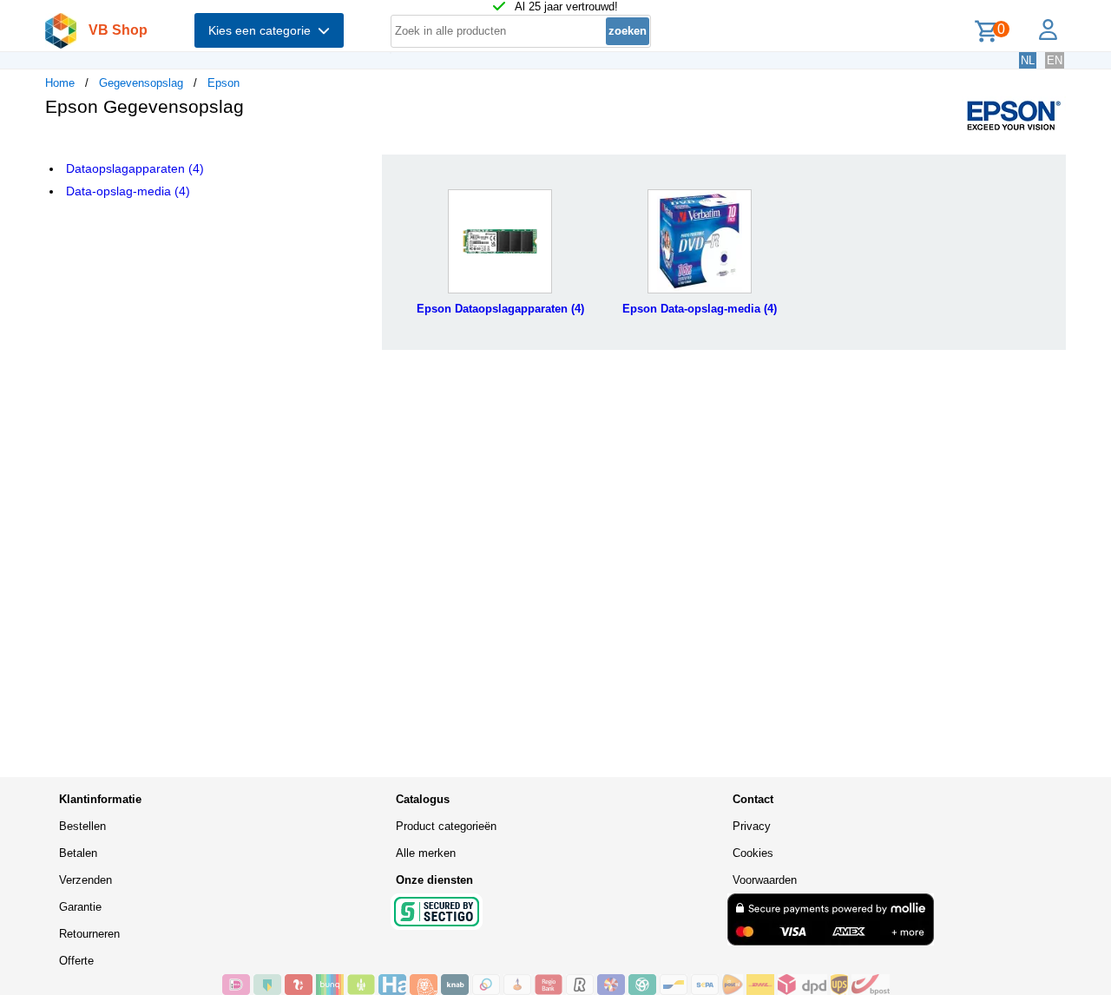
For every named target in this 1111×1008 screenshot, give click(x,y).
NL (1028, 60)
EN (1054, 60)
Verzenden (85, 879)
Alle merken (426, 853)
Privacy (752, 826)
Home (60, 82)
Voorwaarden (765, 879)
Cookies (753, 853)
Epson (223, 82)
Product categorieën (446, 826)
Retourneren (89, 933)
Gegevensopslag (141, 82)
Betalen (78, 853)
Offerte (76, 960)
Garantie (80, 906)
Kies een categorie (263, 30)
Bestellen (82, 826)
